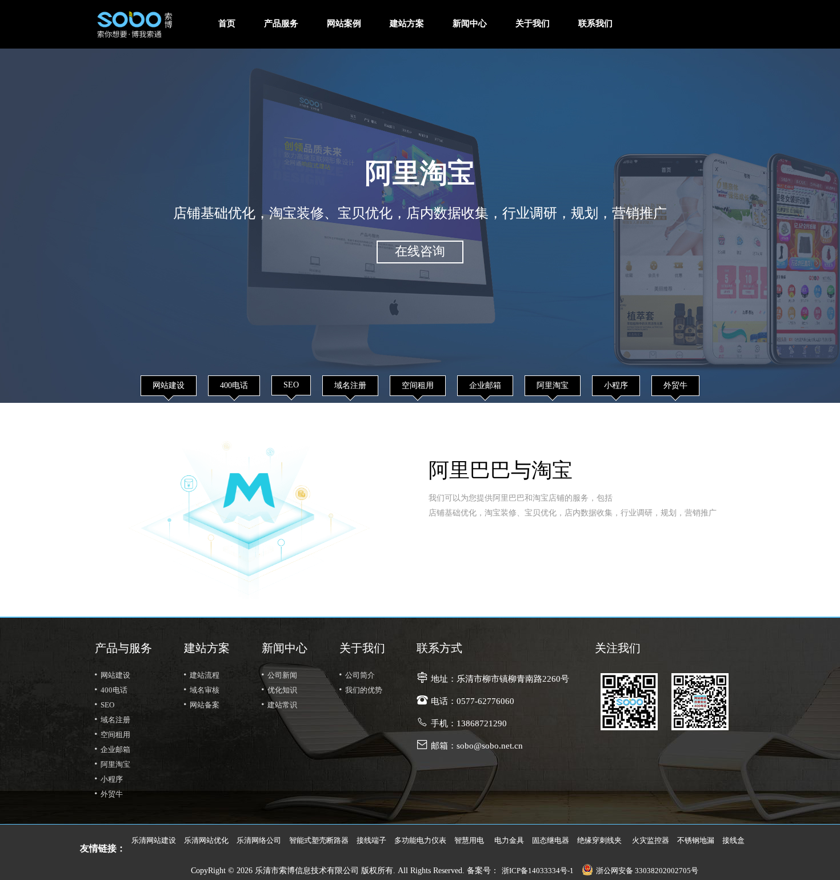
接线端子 (371, 841)
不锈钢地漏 (695, 841)
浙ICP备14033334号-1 (538, 871)
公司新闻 (277, 675)
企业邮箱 (485, 386)
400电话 (234, 386)
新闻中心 (470, 24)
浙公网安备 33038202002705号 (647, 871)
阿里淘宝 (553, 386)
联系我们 (595, 24)
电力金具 (509, 841)
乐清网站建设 (153, 841)
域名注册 (350, 386)
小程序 (616, 386)
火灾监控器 (650, 841)
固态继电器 (550, 841)
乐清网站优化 (206, 841)
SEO (291, 385)
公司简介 (355, 675)
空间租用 (418, 386)
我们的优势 (359, 690)
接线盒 (733, 841)
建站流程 (200, 675)
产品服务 (281, 24)
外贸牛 (675, 386)
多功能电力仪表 (420, 841)
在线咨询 (420, 252)
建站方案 (407, 24)
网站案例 (344, 24)
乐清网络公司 (259, 841)
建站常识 (277, 705)
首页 (226, 24)
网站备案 (200, 705)
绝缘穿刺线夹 (599, 841)
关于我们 (532, 24)
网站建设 (169, 386)
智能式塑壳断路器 (319, 841)
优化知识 (277, 690)
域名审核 (200, 690)
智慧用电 (469, 841)
